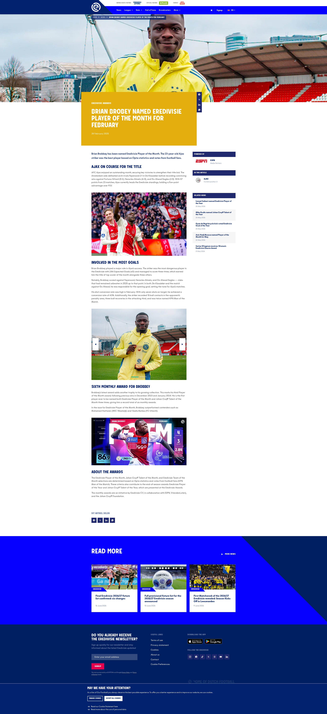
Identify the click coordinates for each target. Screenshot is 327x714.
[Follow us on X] (208, 656)
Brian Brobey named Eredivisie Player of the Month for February (137, 17)
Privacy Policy (126, 672)
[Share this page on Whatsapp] (199, 109)
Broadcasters (165, 10)
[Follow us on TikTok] (202, 656)
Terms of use (157, 640)
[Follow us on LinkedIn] (226, 656)
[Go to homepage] (96, 7)
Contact (155, 659)
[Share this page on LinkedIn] (199, 104)
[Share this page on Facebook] (199, 94)
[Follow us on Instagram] (190, 656)
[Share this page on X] (199, 99)
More (176, 10)
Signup (98, 666)
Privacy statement (160, 645)
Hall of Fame (150, 10)
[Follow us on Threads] (214, 656)
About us (155, 654)
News (118, 10)
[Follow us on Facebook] (196, 656)
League (127, 10)
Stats (138, 10)
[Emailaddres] (114, 657)
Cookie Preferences (160, 664)
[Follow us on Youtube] (220, 656)
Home (95, 17)
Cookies (155, 649)
